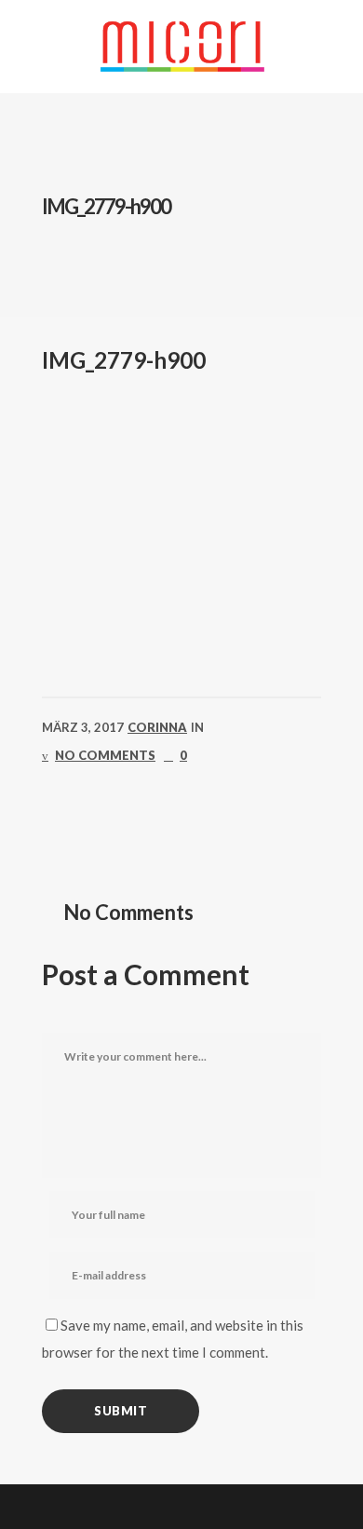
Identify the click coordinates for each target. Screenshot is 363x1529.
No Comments (105, 755)
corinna (157, 727)
